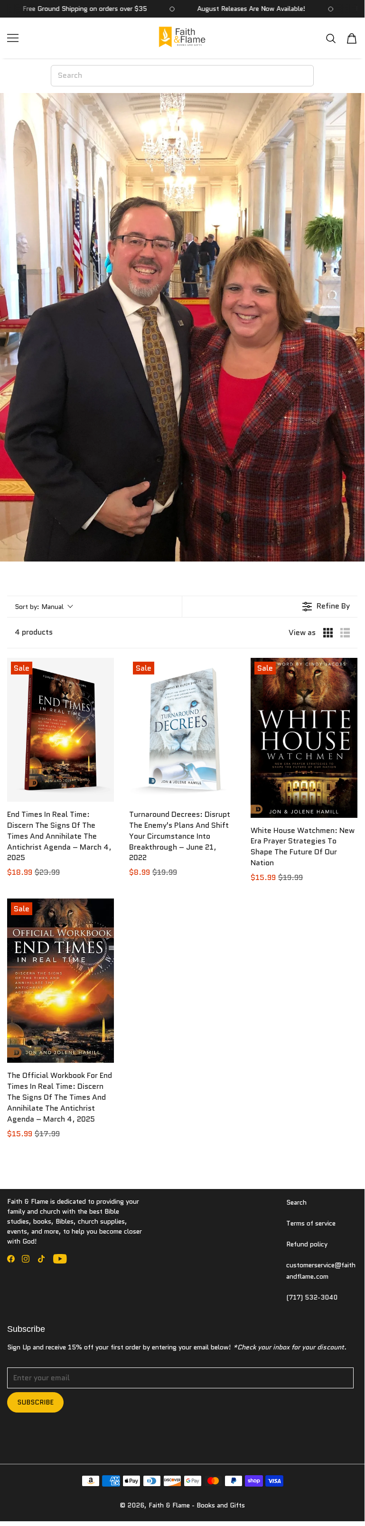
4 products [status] (34, 632)
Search (296, 1202)
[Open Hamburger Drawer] (13, 38)
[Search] (331, 38)
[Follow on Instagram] (25, 1259)
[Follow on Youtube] (60, 1259)
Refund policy (307, 1244)
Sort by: (39, 606)
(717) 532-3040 (311, 1297)
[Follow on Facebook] (11, 1259)
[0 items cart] (351, 38)
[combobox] (182, 75)
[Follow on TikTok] (41, 1259)
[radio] (328, 632)
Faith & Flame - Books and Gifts (197, 1505)
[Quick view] (104, 792)
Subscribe (35, 1402)
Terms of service (311, 1223)
